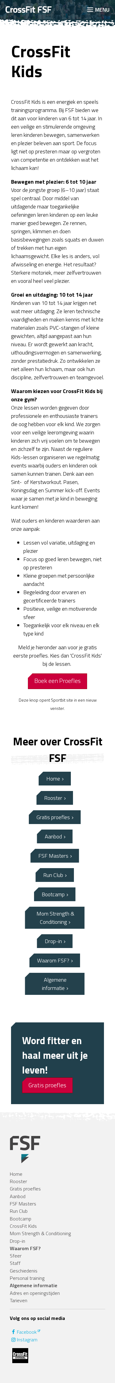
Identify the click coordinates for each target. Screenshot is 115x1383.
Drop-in (53, 941)
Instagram (27, 1339)
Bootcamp (53, 894)
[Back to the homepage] (41, 10)
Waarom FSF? (53, 960)
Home (53, 778)
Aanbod (53, 836)
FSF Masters (53, 856)
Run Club (53, 875)
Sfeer (15, 1255)
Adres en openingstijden (35, 1293)
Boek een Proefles (57, 680)
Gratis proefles (53, 817)
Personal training (27, 1278)
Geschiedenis (23, 1270)
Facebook (26, 1332)
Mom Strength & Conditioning (55, 917)
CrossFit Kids (23, 1226)
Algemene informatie (54, 984)
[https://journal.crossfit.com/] (20, 1355)
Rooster (53, 798)
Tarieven (18, 1300)
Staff (15, 1263)
